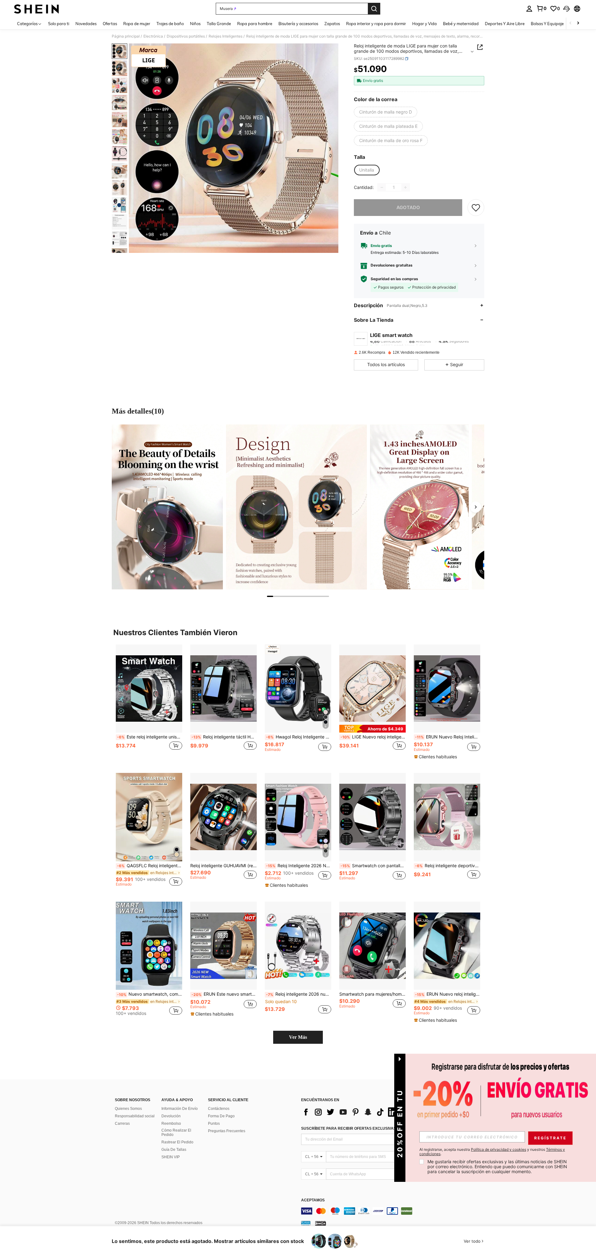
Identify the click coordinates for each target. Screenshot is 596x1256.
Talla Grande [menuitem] (219, 23)
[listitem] (149, 704)
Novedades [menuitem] (86, 23)
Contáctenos (218, 1108)
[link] (541, 8)
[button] (566, 8)
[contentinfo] (394, 1211)
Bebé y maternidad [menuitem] (461, 23)
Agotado (408, 207)
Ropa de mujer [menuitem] (136, 23)
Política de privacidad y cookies (498, 1149)
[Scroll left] (570, 23)
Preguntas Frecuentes (226, 1131)
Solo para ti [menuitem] (58, 23)
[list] (350, 1112)
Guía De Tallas (173, 1149)
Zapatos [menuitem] (332, 23)
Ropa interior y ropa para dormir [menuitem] (376, 23)
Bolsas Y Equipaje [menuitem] (547, 23)
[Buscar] (374, 9)
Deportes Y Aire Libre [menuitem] (505, 23)
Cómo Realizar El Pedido (176, 1132)
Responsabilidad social (135, 1116)
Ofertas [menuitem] (110, 23)
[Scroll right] (578, 23)
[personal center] (529, 8)
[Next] (475, 507)
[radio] (385, 112)
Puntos (214, 1123)
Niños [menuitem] (195, 23)
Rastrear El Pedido (177, 1142)
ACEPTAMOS (313, 1200)
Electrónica (153, 36)
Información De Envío (179, 1108)
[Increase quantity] (405, 187)
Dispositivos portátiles (186, 36)
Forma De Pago (221, 1116)
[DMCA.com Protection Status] (320, 1223)
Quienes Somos (128, 1108)
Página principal (126, 36)
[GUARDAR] (475, 207)
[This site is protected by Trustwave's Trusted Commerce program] (305, 1223)
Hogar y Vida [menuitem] (424, 23)
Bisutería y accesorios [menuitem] (298, 23)
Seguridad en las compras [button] (394, 279)
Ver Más (298, 1037)
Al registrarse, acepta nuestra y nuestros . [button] (492, 1151)
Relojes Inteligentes (225, 36)
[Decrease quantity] (382, 187)
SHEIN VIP (170, 1157)
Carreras (122, 1123)
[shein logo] (36, 8)
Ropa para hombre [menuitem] (254, 23)
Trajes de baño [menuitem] (170, 23)
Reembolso (171, 1123)
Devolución (171, 1116)
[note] (372, 729)
